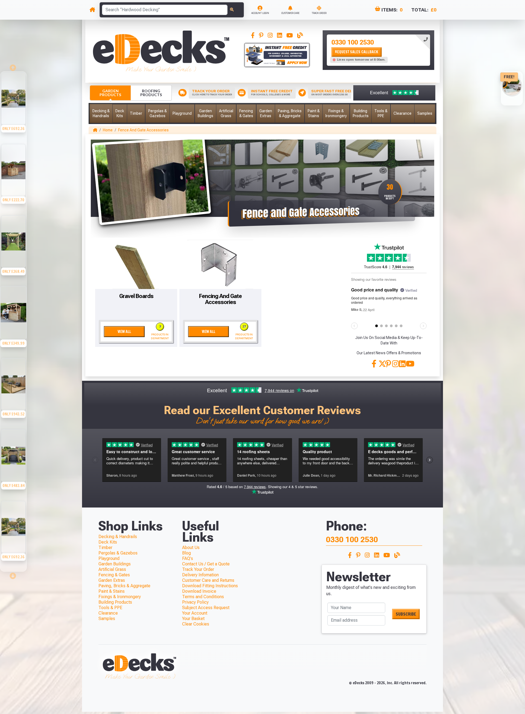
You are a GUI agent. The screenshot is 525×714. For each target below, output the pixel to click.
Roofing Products (151, 92)
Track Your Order (198, 569)
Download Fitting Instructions (210, 585)
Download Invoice (199, 591)
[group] (13, 107)
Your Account (194, 613)
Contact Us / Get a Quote (206, 564)
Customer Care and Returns (208, 580)
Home (108, 130)
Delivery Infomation (200, 574)
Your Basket (193, 618)
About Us (191, 547)
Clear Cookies (195, 624)
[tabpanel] (378, 50)
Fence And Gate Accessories (143, 130)
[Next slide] (13, 574)
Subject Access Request (205, 607)
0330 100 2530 (352, 42)
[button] (101, 113)
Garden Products (110, 92)
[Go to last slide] (13, 66)
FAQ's (187, 558)
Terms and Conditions (203, 596)
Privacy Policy (195, 602)
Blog (186, 553)
